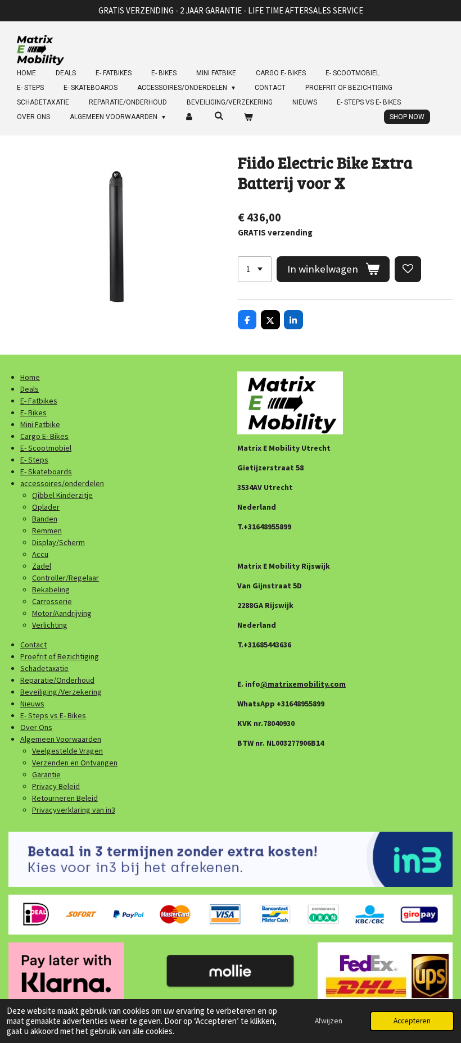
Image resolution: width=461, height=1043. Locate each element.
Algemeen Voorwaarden (60, 739)
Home (30, 377)
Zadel (41, 566)
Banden (44, 519)
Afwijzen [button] (328, 1021)
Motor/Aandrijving (62, 613)
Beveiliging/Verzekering (61, 692)
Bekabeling (51, 589)
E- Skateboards (46, 471)
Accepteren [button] (412, 1021)
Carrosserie (52, 601)
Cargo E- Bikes (44, 436)
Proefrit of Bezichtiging (59, 656)
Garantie (46, 774)
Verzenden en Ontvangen (74, 763)
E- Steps (34, 460)
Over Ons (36, 727)
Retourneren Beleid (65, 798)
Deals (29, 389)
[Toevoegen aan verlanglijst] (408, 269)
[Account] (189, 117)
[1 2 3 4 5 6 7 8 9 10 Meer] (255, 269)
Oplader (46, 507)
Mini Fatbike (40, 424)
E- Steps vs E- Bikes (53, 715)
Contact (33, 645)
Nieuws (32, 704)
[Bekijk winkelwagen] (247, 117)
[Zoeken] (219, 116)
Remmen (47, 530)
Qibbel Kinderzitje (62, 495)
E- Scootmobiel (45, 448)
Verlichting (49, 625)
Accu (40, 554)
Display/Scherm (58, 542)
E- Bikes (33, 412)
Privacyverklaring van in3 (73, 810)
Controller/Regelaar (65, 578)
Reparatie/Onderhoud (57, 680)
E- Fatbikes (38, 401)
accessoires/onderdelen (62, 483)
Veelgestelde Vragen (67, 751)
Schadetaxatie (44, 668)
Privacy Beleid (56, 786)
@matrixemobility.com (303, 684)
